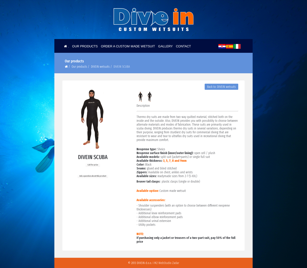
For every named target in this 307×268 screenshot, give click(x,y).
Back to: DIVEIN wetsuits (221, 87)
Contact (183, 46)
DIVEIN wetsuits (100, 66)
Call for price (92, 165)
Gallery (165, 46)
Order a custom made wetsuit (128, 46)
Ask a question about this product (92, 176)
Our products (85, 46)
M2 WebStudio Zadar (166, 263)
